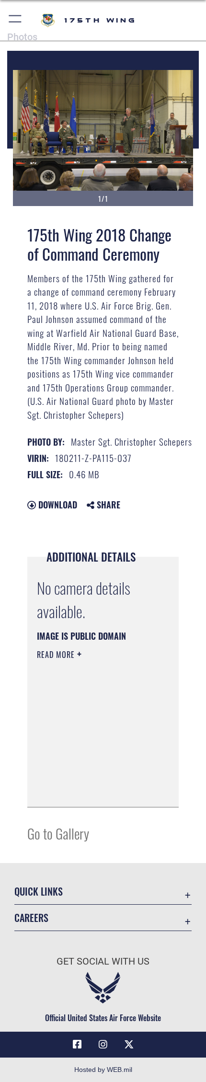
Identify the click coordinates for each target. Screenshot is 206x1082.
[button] (15, 20)
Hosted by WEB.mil (103, 1069)
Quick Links (38, 891)
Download (56, 504)
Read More (57, 654)
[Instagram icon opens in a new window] (103, 1044)
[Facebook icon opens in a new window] (77, 1044)
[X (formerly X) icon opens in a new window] (129, 1044)
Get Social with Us (103, 961)
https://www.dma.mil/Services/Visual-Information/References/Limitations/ (95, 789)
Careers (31, 918)
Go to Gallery (58, 833)
